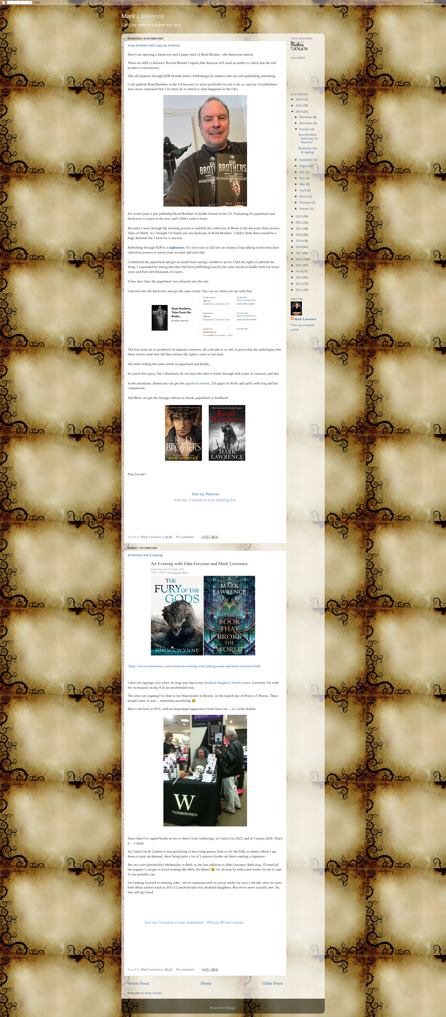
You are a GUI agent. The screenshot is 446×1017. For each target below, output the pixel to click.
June (302, 178)
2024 (299, 111)
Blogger (231, 1008)
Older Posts (273, 983)
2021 (299, 228)
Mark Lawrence (142, 16)
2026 (299, 99)
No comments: (185, 537)
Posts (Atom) (153, 993)
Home (206, 983)
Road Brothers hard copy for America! (154, 45)
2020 (299, 234)
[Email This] (203, 537)
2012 (299, 283)
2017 (299, 253)
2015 (299, 265)
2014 (299, 271)
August (304, 166)
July (302, 172)
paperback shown (197, 383)
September (306, 159)
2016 (299, 259)
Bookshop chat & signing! (145, 555)
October (304, 129)
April (303, 190)
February (305, 202)
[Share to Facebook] (213, 537)
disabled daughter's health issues (227, 683)
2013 (299, 277)
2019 (299, 241)
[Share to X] (210, 537)
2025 (299, 105)
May (302, 184)
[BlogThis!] (206, 537)
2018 (299, 247)
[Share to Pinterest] (216, 537)
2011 (299, 290)
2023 (299, 216)
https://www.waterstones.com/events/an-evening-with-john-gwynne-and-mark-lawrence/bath (194, 666)
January (304, 208)
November (306, 123)
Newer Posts (138, 983)
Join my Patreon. (205, 494)
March (303, 196)
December (306, 117)
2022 (299, 222)
